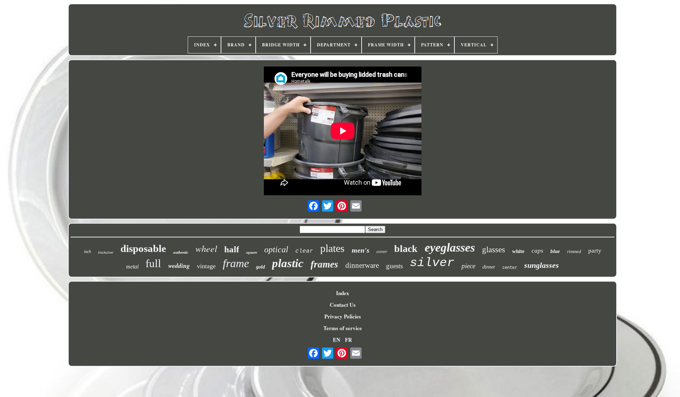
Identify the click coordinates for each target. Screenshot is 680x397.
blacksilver (105, 252)
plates (332, 248)
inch (87, 251)
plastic (288, 263)
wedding (179, 265)
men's (360, 250)
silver (432, 263)
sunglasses (541, 265)
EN (336, 340)
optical (276, 249)
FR (348, 340)
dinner (488, 267)
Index (342, 293)
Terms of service (342, 328)
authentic (180, 252)
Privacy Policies (342, 316)
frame (236, 263)
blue (555, 251)
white (518, 251)
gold (260, 267)
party (594, 250)
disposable (143, 248)
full (153, 263)
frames (324, 264)
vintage (206, 266)
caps (537, 250)
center (509, 267)
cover (381, 251)
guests (394, 266)
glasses (493, 249)
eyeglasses (450, 247)
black (406, 248)
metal (132, 267)
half (231, 249)
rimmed (574, 251)
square (251, 252)
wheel (206, 248)
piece (468, 266)
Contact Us (343, 305)
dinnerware (362, 265)
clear (304, 251)
